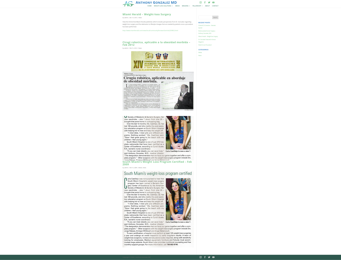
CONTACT (215, 6)
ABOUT (207, 6)
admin (126, 17)
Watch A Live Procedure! (205, 45)
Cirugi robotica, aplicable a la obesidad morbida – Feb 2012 (156, 43)
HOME (149, 6)
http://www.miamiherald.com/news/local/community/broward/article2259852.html (150, 30)
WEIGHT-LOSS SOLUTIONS (162, 6)
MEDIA (177, 6)
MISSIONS (185, 6)
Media (140, 167)
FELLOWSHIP (197, 6)
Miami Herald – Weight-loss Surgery (147, 14)
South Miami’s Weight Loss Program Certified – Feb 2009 (157, 163)
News (140, 17)
